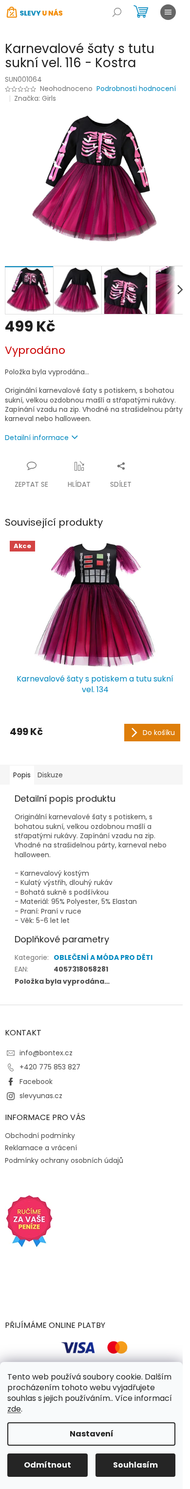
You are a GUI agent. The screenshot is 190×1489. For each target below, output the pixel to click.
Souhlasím (135, 1465)
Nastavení (92, 1433)
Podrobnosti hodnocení (136, 88)
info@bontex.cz (46, 1053)
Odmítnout (47, 1465)
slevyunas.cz (40, 1096)
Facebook (36, 1081)
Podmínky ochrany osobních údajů (64, 1160)
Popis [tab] (22, 775)
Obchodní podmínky (40, 1135)
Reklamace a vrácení (41, 1148)
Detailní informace (37, 437)
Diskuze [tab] (50, 775)
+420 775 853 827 (49, 1067)
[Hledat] (117, 12)
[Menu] (168, 12)
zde (14, 1409)
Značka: (35, 98)
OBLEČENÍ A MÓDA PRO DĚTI (103, 957)
